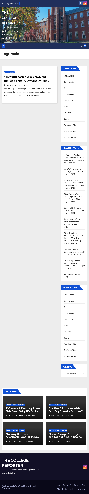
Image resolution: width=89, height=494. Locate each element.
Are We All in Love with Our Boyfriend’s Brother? (66, 410)
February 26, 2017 (14, 85)
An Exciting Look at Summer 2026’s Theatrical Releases (72, 263)
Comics (67, 88)
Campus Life (69, 82)
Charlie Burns (27, 441)
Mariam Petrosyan (28, 415)
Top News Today (71, 131)
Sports (66, 119)
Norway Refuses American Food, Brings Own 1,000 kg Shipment (74, 182)
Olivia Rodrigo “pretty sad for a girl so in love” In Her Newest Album (73, 196)
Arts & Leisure (9, 72)
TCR (27, 85)
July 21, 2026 (13, 415)
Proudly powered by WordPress (12, 486)
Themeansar (6, 488)
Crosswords (69, 100)
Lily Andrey (68, 415)
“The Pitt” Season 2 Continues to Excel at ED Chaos (74, 252)
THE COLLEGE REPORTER (11, 18)
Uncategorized (70, 137)
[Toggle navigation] (42, 46)
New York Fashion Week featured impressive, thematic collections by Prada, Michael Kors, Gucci (25, 80)
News (66, 107)
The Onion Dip (70, 125)
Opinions (67, 113)
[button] (81, 46)
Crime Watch (69, 94)
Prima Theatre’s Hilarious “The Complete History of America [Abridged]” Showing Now (74, 238)
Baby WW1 (68, 275)
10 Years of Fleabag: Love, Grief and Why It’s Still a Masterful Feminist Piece (23, 411)
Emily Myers (68, 441)
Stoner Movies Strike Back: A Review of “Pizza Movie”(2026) (74, 221)
